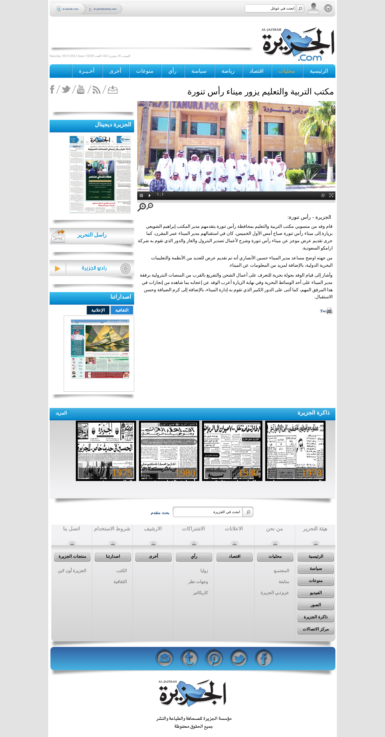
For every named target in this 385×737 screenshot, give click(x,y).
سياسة (316, 568)
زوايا (204, 570)
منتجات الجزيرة (72, 556)
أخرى (115, 71)
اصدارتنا (113, 556)
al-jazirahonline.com (105, 8)
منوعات (316, 580)
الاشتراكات (193, 528)
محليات (275, 556)
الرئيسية (319, 71)
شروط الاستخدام (112, 528)
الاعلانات (234, 528)
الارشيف (153, 528)
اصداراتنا (120, 297)
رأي (194, 556)
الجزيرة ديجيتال (113, 124)
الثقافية (122, 310)
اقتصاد (234, 556)
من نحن (274, 528)
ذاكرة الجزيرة (314, 412)
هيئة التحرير (315, 528)
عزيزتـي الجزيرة (275, 592)
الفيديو (316, 592)
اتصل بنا (71, 528)
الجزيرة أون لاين (72, 570)
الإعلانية (98, 310)
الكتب (121, 570)
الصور (316, 605)
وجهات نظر (198, 581)
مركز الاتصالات (316, 629)
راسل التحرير (92, 235)
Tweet (325, 311)
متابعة (284, 581)
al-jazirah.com (70, 8)
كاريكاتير (200, 592)
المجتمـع (281, 570)
